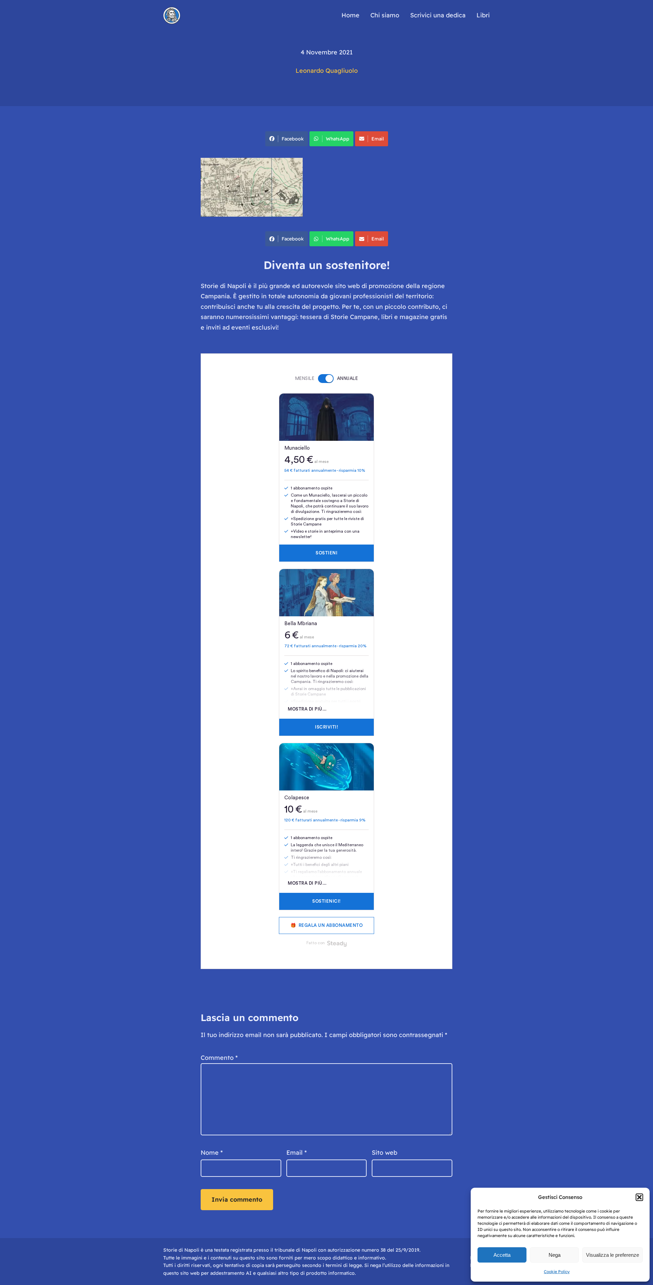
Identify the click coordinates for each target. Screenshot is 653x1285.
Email (377, 139)
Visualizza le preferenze (612, 1255)
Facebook (293, 139)
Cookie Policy (557, 1271)
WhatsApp (337, 139)
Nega (554, 1255)
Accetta (501, 1255)
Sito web (384, 1152)
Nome (212, 1152)
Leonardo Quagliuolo (327, 70)
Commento (219, 1058)
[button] (639, 1197)
